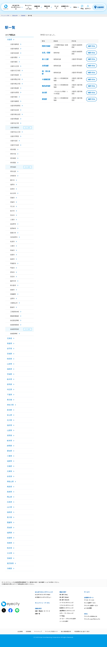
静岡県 (9, 446)
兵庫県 (9, 471)
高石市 (12, 276)
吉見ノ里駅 (46, 53)
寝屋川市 (13, 233)
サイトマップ (38, 631)
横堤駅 (44, 99)
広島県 (9, 502)
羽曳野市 (13, 263)
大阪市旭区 (14, 97)
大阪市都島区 (14, 44)
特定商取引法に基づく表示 (81, 631)
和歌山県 (10, 481)
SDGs (86, 614)
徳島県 (9, 512)
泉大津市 (13, 193)
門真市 (12, 268)
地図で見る (91, 46)
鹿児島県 (10, 563)
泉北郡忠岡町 (14, 320)
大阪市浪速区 (14, 75)
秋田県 (9, 359)
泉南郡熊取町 (14, 325)
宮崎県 (9, 558)
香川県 (9, 517)
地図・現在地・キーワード (42, 611)
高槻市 (12, 198)
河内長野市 (14, 237)
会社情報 (20, 631)
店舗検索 (100, 7)
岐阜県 (9, 440)
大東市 (12, 246)
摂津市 (12, 272)
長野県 (9, 435)
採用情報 (28, 631)
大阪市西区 (14, 57)
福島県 (9, 369)
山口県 (9, 507)
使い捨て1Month (64, 600)
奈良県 (9, 476)
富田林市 (13, 228)
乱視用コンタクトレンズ (66, 608)
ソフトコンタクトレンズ (66, 605)
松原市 (12, 241)
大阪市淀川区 (14, 123)
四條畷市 (13, 294)
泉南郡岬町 (14, 333)
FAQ (82, 8)
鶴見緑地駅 (46, 86)
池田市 (12, 184)
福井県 (9, 425)
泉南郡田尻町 (14, 329)
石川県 (9, 420)
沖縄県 (9, 568)
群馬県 (9, 384)
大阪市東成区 (14, 88)
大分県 (9, 553)
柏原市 (12, 259)
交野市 (12, 298)
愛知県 (9, 451)
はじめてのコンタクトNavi (42, 594)
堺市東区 (13, 158)
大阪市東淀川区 (15, 84)
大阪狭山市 (14, 303)
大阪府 (9, 39)
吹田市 (12, 189)
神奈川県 (10, 405)
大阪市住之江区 (15, 132)
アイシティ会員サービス (91, 605)
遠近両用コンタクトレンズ (67, 610)
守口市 (12, 206)
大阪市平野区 (14, 136)
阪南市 (12, 307)
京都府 (9, 466)
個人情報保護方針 (66, 631)
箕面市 (12, 255)
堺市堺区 (13, 149)
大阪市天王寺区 (15, 70)
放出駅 (44, 92)
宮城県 (9, 354)
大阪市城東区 (14, 101)
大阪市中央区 (14, 145)
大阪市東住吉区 (15, 114)
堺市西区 (13, 162)
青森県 (9, 343)
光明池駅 (45, 66)
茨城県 (9, 374)
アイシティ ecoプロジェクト (92, 619)
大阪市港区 (14, 62)
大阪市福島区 (14, 48)
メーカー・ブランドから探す (68, 618)
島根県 (9, 492)
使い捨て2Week (64, 597)
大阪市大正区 (14, 66)
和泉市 (12, 250)
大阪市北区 (14, 141)
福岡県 (9, 533)
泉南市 (12, 290)
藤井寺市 (13, 281)
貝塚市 (12, 202)
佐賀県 (9, 538)
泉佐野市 (13, 224)
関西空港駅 (46, 46)
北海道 (9, 338)
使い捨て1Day (64, 594)
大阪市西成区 (14, 119)
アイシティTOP (5, 15)
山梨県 (9, 430)
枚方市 (12, 211)
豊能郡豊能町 (14, 316)
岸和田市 (13, 176)
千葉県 (9, 394)
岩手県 (9, 348)
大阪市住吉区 (14, 110)
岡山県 (9, 497)
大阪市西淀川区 (15, 79)
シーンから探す (64, 621)
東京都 (9, 400)
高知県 (9, 527)
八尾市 (12, 219)
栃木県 (9, 379)
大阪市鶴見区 (14, 127)
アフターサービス (89, 600)
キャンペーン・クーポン (42, 603)
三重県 (9, 456)
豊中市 (12, 180)
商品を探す (63, 592)
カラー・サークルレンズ (66, 613)
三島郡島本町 (14, 311)
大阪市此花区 (14, 53)
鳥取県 (9, 487)
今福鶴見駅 (46, 79)
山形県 (9, 364)
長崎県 (9, 543)
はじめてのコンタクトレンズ (44, 592)
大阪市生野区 (14, 92)
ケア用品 (62, 616)
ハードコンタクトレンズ (66, 602)
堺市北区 (13, 171)
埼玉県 (9, 389)
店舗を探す (15, 15)
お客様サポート (89, 597)
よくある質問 (88, 608)
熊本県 (9, 548)
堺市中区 (13, 154)
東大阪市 (13, 285)
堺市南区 (13, 167)
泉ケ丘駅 (45, 59)
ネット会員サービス (89, 603)
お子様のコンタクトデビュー (43, 597)
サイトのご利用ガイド (51, 631)
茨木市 (12, 215)
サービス (87, 592)
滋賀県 (9, 461)
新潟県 (9, 410)
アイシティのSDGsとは (90, 616)
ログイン (88, 8)
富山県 (9, 415)
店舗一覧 (37, 613)
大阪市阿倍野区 (15, 105)
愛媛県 (9, 522)
